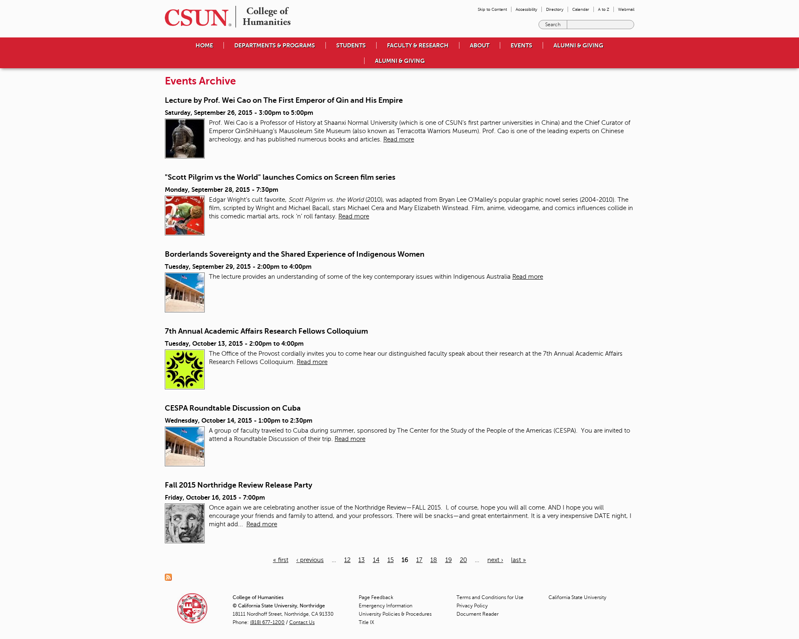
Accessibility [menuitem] (526, 9)
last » (518, 560)
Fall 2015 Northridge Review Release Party (238, 485)
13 (361, 560)
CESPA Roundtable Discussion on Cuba (233, 408)
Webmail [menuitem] (626, 9)
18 (433, 560)
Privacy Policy (472, 606)
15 (390, 560)
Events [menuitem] (521, 45)
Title (366, 622)
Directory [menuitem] (554, 9)
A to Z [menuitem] (603, 9)
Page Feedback (376, 597)
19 (448, 560)
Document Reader (478, 614)
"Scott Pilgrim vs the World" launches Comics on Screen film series (280, 177)
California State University (577, 597)
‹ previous (310, 560)
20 (463, 560)
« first (280, 560)
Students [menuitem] (351, 45)
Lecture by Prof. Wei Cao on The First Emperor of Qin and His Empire (284, 100)
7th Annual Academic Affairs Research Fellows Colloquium (266, 331)
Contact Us (302, 622)
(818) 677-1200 (267, 622)
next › (495, 560)
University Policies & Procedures (395, 614)
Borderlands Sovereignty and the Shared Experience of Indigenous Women (294, 254)
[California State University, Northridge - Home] (195, 17)
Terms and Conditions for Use (490, 597)
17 (419, 560)
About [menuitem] (479, 45)
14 (376, 560)
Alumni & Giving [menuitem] (578, 45)
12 (347, 560)
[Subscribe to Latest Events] (170, 576)
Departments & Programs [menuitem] (274, 45)
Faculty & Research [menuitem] (418, 45)
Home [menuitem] (204, 45)
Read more (398, 139)
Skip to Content (492, 9)
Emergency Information (385, 606)
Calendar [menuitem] (580, 9)
